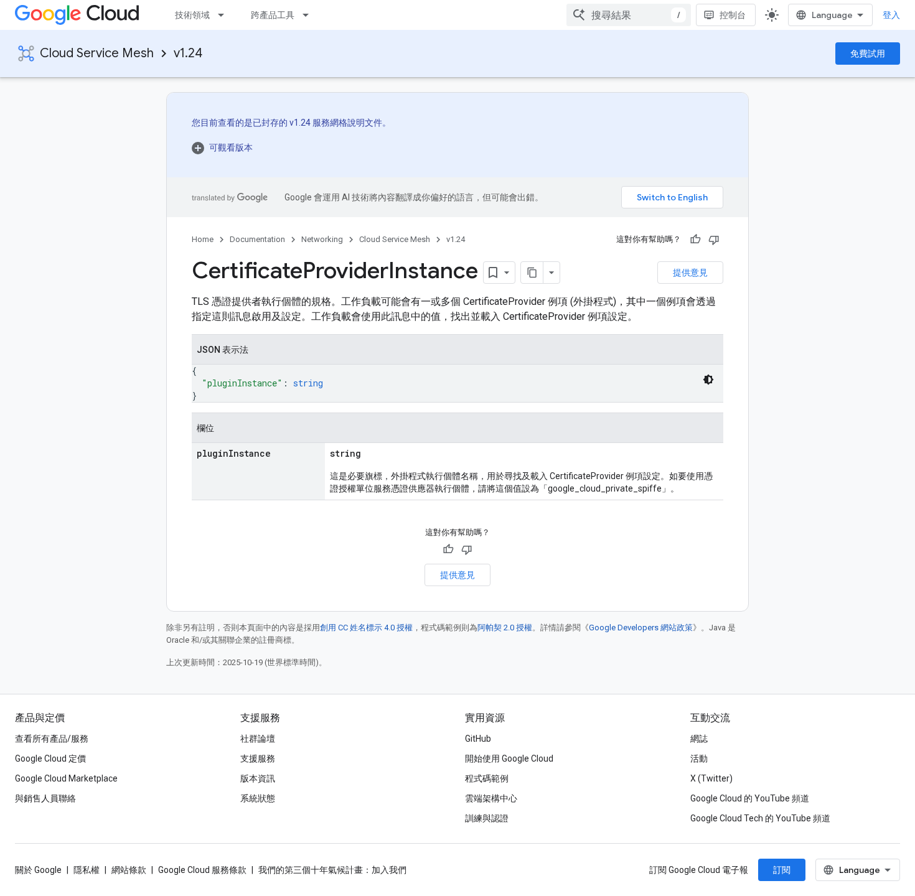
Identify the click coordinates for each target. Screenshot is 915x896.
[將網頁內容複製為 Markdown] (532, 272)
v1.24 (188, 53)
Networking (322, 239)
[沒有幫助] (714, 239)
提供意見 (690, 272)
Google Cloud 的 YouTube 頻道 (749, 798)
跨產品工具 (272, 15)
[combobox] (628, 15)
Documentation (257, 239)
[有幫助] (695, 239)
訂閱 (782, 869)
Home (203, 239)
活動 (699, 758)
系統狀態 (257, 798)
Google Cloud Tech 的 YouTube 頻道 (760, 818)
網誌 (699, 739)
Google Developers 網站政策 (641, 627)
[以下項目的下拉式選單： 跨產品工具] (309, 15)
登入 (891, 15)
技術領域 (192, 15)
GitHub (478, 739)
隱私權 (86, 870)
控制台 (733, 15)
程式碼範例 (487, 778)
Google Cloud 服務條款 (202, 870)
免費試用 (867, 53)
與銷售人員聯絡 (45, 798)
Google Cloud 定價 (50, 758)
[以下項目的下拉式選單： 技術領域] (225, 15)
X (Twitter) (711, 778)
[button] (291, 147)
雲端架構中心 (491, 798)
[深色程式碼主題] (708, 380)
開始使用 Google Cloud (509, 758)
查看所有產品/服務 (51, 739)
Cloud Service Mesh (97, 53)
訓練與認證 (487, 818)
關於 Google (38, 870)
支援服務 (257, 758)
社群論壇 (257, 739)
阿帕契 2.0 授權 (504, 627)
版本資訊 (257, 778)
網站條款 (128, 870)
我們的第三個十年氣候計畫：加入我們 (332, 870)
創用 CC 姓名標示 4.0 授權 (366, 627)
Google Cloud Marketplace (66, 778)
